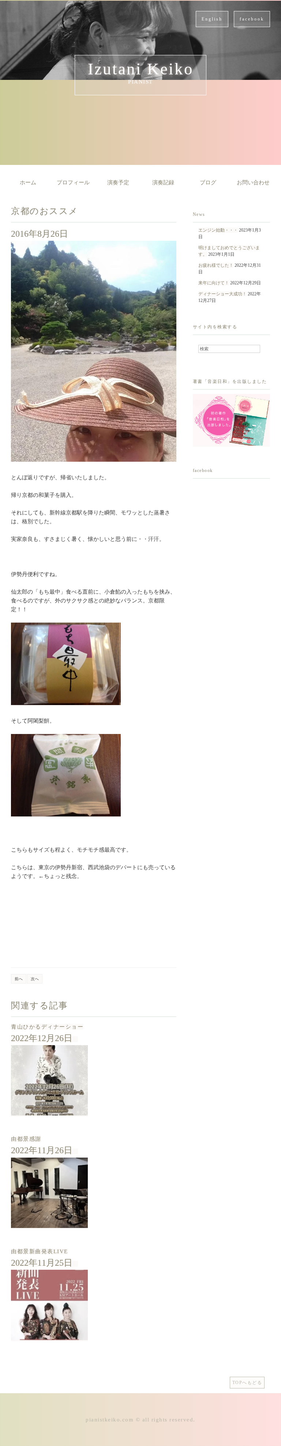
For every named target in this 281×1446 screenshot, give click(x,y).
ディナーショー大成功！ (222, 293)
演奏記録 (163, 182)
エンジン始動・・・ (218, 230)
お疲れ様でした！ (215, 265)
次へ (35, 979)
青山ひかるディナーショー (47, 1027)
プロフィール (73, 182)
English (212, 19)
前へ (19, 979)
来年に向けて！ (213, 282)
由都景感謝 (26, 1139)
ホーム (28, 182)
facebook (252, 19)
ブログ (208, 182)
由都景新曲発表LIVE (39, 1251)
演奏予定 (118, 182)
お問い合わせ (253, 182)
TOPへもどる (247, 1382)
